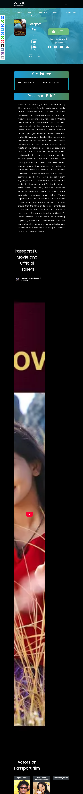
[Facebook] (2, 26)
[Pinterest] (2, 42)
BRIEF (19, 12)
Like (33, 45)
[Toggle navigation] (66, 4)
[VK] (2, 50)
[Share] (2, 18)
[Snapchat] (2, 46)
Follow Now (60, 32)
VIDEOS (56, 12)
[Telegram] (2, 30)
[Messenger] (2, 34)
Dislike (33, 50)
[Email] (2, 58)
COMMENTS (70, 12)
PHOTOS (43, 12)
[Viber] (2, 54)
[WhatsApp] (2, 22)
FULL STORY (30, 14)
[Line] (2, 38)
